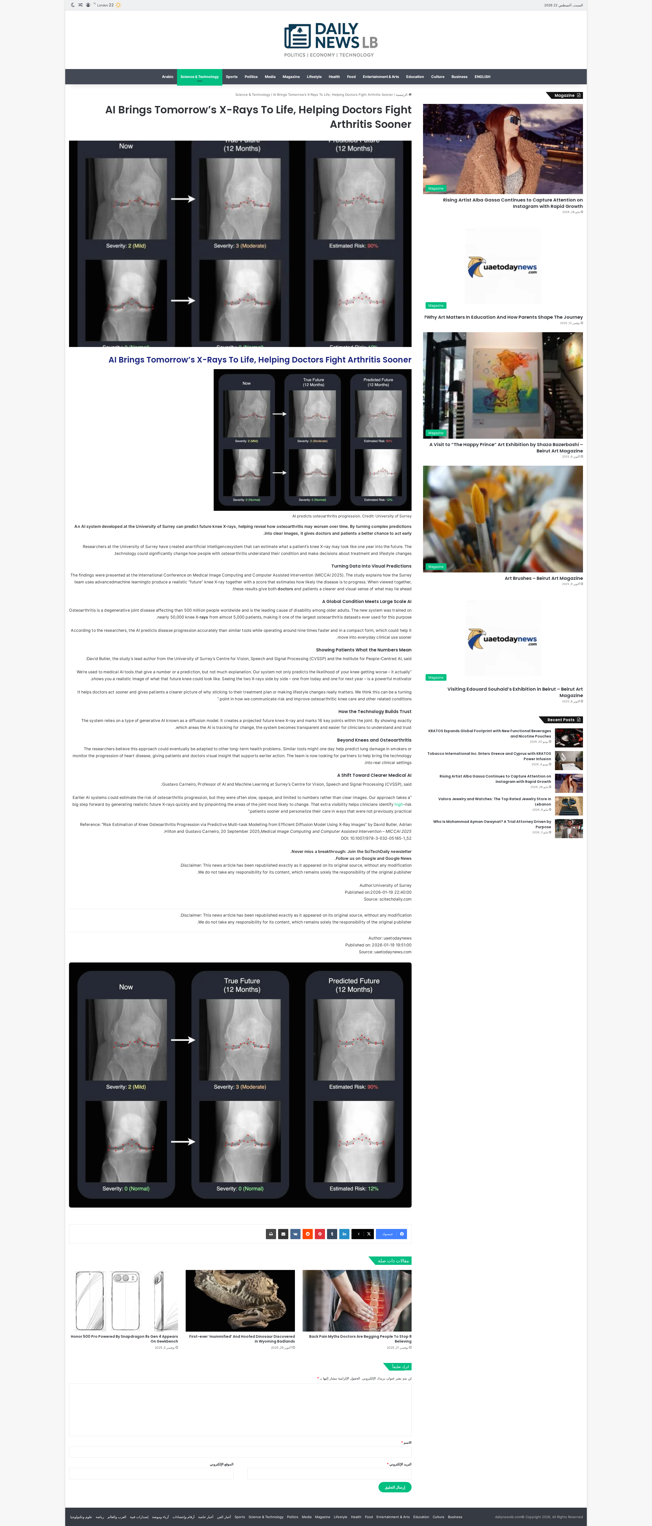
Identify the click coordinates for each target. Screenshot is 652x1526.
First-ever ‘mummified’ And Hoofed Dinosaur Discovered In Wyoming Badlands (242, 1339)
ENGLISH (482, 76)
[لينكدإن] (344, 1234)
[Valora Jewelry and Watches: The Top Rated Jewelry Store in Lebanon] (569, 805)
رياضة (100, 1517)
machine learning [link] (130, 582)
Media (270, 76)
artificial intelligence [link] (209, 546)
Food (351, 76)
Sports (232, 76)
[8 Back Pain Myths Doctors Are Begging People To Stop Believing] (357, 1301)
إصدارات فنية (139, 1517)
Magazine (291, 76)
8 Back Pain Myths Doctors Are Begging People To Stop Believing (360, 1339)
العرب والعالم (116, 1517)
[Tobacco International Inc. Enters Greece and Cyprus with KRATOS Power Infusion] (569, 760)
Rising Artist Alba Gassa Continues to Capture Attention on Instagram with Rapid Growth (513, 203)
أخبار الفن (224, 1517)
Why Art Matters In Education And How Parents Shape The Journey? (503, 317)
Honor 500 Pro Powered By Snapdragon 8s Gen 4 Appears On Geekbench (124, 1339)
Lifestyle (314, 76)
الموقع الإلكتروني (222, 1464)
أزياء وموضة (160, 1517)
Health (334, 76)
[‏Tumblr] (332, 1234)
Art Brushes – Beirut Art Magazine (544, 578)
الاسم (406, 1442)
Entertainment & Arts (381, 76)
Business (460, 76)
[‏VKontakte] (295, 1234)
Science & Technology (200, 76)
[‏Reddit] (308, 1234)
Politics (251, 76)
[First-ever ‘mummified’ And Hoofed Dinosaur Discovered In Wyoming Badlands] (240, 1301)
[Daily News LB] (326, 40)
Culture (437, 76)
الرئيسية (402, 94)
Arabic (167, 76)
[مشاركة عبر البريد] (283, 1234)
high (399, 804)
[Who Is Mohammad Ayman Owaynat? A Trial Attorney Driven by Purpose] (569, 828)
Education (415, 76)
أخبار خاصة (205, 1517)
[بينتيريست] (320, 1234)
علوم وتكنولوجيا (81, 1517)
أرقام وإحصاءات (183, 1517)
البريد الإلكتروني (399, 1464)
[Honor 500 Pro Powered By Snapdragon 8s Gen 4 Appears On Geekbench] (123, 1301)
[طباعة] (271, 1234)
